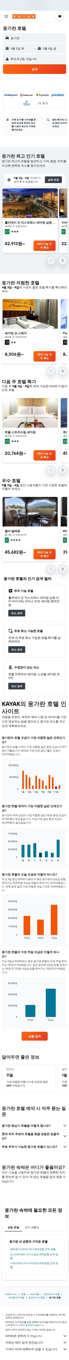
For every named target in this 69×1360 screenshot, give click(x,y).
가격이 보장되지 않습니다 (31, 1325)
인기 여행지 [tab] (32, 1227)
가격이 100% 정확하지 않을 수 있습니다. (32, 1349)
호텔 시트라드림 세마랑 (20, 432)
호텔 (23, 1294)
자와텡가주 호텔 (16, 1297)
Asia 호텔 (34, 1294)
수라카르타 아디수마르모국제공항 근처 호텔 (34, 1265)
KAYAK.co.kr (11, 1294)
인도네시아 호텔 (52, 1294)
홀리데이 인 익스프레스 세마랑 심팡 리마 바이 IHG (30, 222)
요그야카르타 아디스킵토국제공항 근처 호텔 (34, 1256)
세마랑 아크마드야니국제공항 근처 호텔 (33, 1249)
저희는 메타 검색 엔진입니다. (25, 1342)
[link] (16, 613)
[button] (6, 16)
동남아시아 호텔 (37, 1297)
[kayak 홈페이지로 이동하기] (24, 16)
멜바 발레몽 (12, 531)
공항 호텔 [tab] (13, 1227)
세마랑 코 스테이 (16, 333)
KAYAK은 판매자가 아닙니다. (24, 1336)
